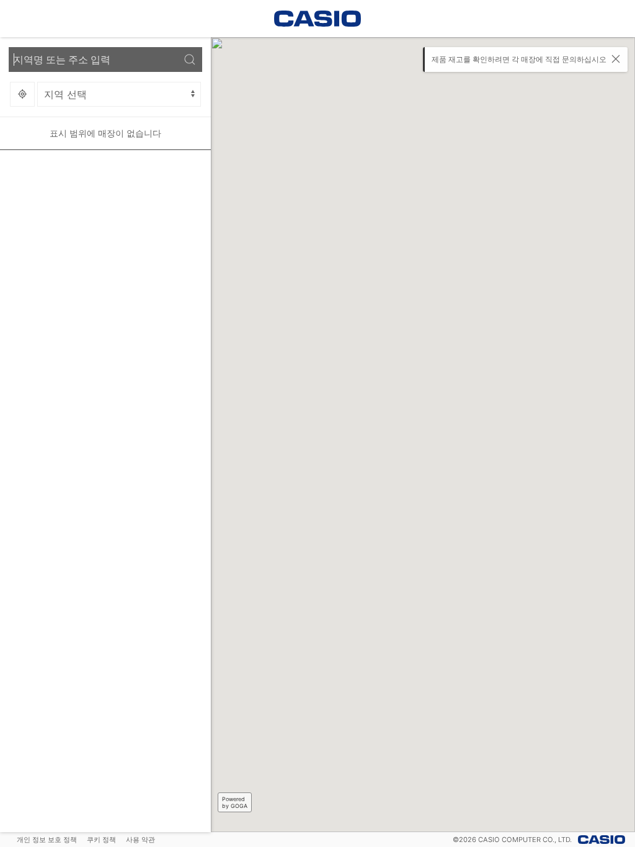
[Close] (616, 59)
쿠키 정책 (101, 839)
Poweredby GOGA (234, 802)
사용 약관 (140, 839)
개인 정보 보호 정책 (47, 839)
